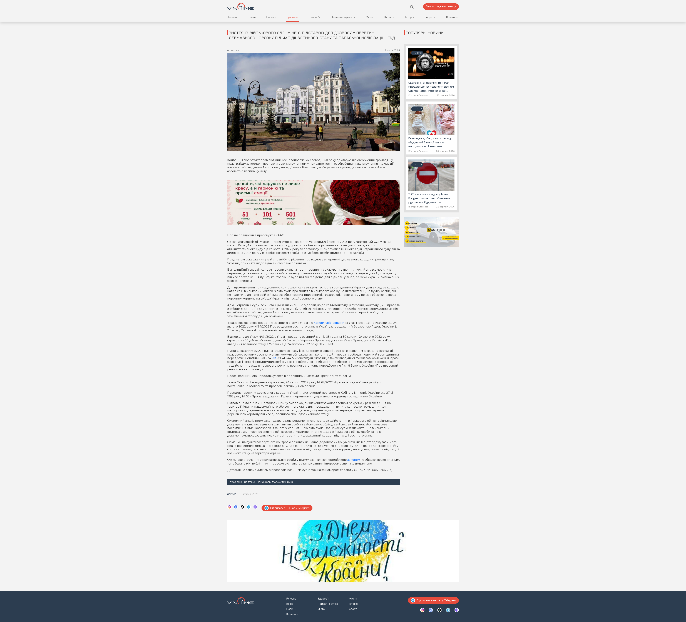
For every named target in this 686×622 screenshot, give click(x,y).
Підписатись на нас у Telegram (290, 508)
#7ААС (276, 482)
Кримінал (292, 17)
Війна (252, 17)
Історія (409, 17)
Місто (369, 17)
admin (231, 494)
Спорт (428, 17)
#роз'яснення (238, 482)
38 (274, 358)
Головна (233, 17)
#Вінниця (287, 482)
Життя (387, 17)
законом (353, 459)
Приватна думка (341, 17)
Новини (271, 17)
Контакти (452, 17)
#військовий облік (259, 482)
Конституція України (329, 322)
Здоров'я (314, 17)
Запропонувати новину (441, 6)
